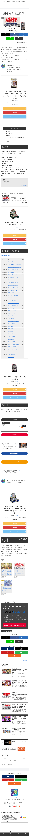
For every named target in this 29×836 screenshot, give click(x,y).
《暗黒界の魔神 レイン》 (13, 290)
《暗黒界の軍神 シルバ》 (13, 285)
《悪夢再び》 (10, 326)
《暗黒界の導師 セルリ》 (13, 267)
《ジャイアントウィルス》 (13, 303)
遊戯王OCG (10, 631)
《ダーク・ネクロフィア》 (13, 305)
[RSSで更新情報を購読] (14, 655)
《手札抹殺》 (10, 331)
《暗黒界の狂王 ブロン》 (13, 282)
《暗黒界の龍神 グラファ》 (13, 261)
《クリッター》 (11, 308)
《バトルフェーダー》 (12, 313)
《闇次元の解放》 (11, 354)
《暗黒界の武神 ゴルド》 (13, 287)
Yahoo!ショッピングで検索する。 (14, 461)
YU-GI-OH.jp (24, 185)
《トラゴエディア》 (12, 300)
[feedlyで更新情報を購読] (21, 652)
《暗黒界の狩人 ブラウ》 (13, 277)
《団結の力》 (10, 333)
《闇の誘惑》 (10, 328)
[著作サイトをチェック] (7, 648)
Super (19, 264)
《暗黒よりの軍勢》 (12, 341)
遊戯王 (4, 631)
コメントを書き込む (14, 760)
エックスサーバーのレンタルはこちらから (14, 625)
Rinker (17, 100)
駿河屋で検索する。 (14, 453)
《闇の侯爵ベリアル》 (12, 298)
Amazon (15, 108)
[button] (19, 38)
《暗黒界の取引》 (11, 323)
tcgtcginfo (14, 797)
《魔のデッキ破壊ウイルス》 (14, 344)
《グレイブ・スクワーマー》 (14, 310)
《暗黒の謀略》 (11, 339)
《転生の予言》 (11, 352)
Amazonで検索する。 (14, 419)
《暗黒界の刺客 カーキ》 (13, 272)
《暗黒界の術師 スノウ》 (13, 264)
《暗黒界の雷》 (11, 318)
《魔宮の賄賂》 (11, 357)
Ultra (20, 261)
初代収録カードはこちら (11, 133)
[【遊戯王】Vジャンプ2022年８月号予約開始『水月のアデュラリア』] (6, 583)
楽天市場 (15, 112)
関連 (8, 141)
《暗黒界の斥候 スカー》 (13, 269)
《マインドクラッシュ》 (13, 349)
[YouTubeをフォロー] (7, 652)
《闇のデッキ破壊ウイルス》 (14, 346)
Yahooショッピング (14, 116)
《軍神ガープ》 (11, 292)
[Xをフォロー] (21, 648)
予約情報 (8, 135)
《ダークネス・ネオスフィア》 (14, 295)
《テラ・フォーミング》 (13, 336)
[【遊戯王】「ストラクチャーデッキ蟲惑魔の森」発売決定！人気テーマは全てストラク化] (6, 566)
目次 (12, 128)
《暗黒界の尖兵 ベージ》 (13, 279)
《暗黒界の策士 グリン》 (13, 274)
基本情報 (8, 131)
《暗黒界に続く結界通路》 (13, 321)
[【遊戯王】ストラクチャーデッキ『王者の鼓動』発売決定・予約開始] (19, 566)
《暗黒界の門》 (11, 315)
